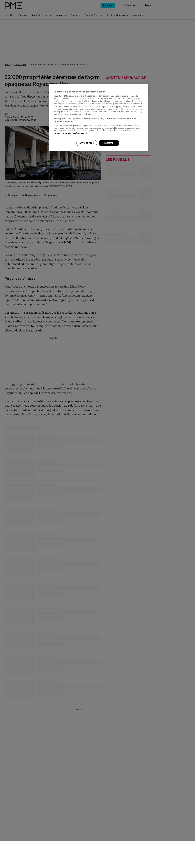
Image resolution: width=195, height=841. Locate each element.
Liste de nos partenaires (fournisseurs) (70, 133)
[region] (98, 117)
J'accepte (108, 143)
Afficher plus (87, 143)
